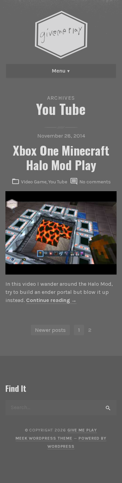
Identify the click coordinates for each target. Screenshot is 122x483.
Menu (58, 70)
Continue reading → (51, 300)
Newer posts (50, 330)
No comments (95, 182)
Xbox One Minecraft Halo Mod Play (61, 157)
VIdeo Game (33, 182)
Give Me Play (82, 430)
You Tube (57, 182)
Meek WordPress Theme (44, 438)
